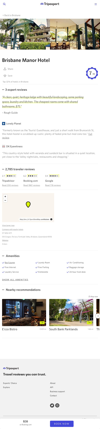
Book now (61, 423)
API (51, 387)
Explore (6, 387)
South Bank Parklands (63, 329)
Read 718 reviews (53, 185)
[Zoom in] (5, 196)
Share (10, 68)
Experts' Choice (10, 383)
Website (5, 240)
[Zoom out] (5, 200)
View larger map (8, 225)
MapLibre (23, 219)
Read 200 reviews (10, 185)
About (52, 383)
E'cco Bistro (9, 329)
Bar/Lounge (10, 262)
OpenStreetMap (34, 219)
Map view (94, 296)
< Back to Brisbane (11, 15)
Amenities (12, 256)
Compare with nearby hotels (12, 229)
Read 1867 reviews (31, 185)
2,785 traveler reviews (20, 169)
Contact (53, 395)
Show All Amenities (15, 279)
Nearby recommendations (22, 289)
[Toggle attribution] (51, 219)
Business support (57, 391)
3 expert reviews (16, 89)
